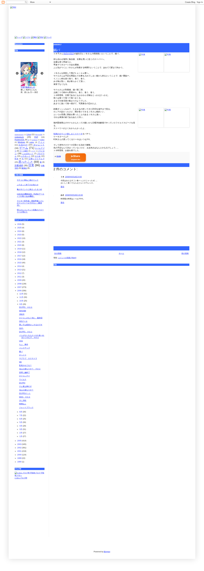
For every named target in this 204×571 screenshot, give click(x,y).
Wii (20, 362)
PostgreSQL (19, 140)
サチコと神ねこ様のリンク (27, 180)
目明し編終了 (24, 372)
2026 (19, 224)
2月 (21, 433)
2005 (19, 441)
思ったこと (26, 161)
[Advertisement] (30, 109)
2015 (19, 263)
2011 (19, 277)
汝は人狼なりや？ (26, 390)
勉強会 (24, 168)
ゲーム (23, 147)
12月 (21, 294)
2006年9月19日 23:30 (74, 195)
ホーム (121, 253)
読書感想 (19, 165)
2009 (19, 280)
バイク (33, 151)
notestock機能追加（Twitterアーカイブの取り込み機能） (30, 195)
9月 (21, 304)
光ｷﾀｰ (21, 328)
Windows (21, 142)
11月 (21, 297)
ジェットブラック (26, 407)
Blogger (107, 552)
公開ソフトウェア (37, 159)
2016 (19, 259)
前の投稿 (185, 253)
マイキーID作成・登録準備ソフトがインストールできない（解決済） (30, 203)
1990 (19, 462)
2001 (19, 451)
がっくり (22, 355)
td (28, 140)
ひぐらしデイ (24, 376)
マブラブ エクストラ (28, 358)
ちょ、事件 (23, 344)
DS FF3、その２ (25, 332)
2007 (19, 287)
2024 (19, 231)
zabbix (31, 142)
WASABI (22, 311)
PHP (36, 137)
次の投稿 (57, 253)
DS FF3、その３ (25, 307)
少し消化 (22, 400)
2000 (19, 455)
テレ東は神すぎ (25, 386)
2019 (19, 249)
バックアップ (24, 348)
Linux (29, 134)
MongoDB (38, 134)
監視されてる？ (25, 365)
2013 (19, 270)
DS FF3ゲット (25, 393)
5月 (21, 422)
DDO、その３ (24, 397)
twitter (42, 140)
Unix (21, 341)
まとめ (38, 156)
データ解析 (24, 151)
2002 (19, 448)
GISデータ (23, 321)
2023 (19, 235)
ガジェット (39, 145)
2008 (19, 284)
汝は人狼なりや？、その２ (30, 369)
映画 (16, 159)
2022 (19, 238)
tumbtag (34, 140)
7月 (21, 415)
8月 (21, 412)
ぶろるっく (25, 156)
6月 (21, 419)
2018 (19, 252)
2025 (19, 228)
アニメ (41, 142)
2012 (19, 273)
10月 (21, 301)
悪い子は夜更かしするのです (30, 325)
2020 (19, 245)
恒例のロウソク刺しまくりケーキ (68, 134)
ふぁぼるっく (28, 154)
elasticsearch (19, 134)
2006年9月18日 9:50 (73, 177)
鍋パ (21, 351)
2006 (19, 291)
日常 (31, 165)
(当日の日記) (68, 54)
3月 (21, 429)
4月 (21, 426)
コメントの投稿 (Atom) (67, 258)
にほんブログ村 (21, 478)
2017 (19, 256)
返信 (62, 187)
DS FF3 (22, 383)
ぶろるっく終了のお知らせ (27, 185)
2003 (19, 444)
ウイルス (22, 379)
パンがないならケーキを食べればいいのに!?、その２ (31, 336)
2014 (19, 266)
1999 (19, 458)
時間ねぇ (22, 404)
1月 (21, 436)
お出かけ (23, 145)
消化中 (21, 314)
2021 (19, 242)
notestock (19, 137)
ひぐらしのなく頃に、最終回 (30, 318)
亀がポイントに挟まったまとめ (29, 189)
